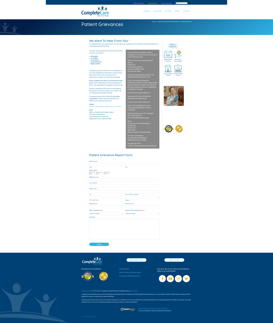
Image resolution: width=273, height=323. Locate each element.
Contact (186, 11)
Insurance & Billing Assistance (130, 276)
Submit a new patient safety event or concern (105, 106)
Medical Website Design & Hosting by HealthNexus (153, 308)
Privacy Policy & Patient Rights (130, 272)
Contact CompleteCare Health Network (168, 21)
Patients (168, 11)
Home (154, 21)
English (179, 3)
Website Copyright (86, 291)
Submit (99, 244)
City (90, 194)
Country (127, 200)
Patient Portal (152, 3)
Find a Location (174, 260)
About (177, 11)
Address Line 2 (93, 188)
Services (146, 11)
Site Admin (134, 291)
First (90, 167)
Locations (157, 11)
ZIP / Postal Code (93, 200)
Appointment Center (136, 260)
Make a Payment (139, 3)
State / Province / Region (131, 194)
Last (126, 167)
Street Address (93, 183)
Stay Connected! (166, 3)
